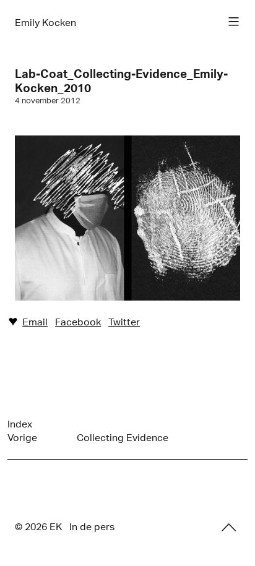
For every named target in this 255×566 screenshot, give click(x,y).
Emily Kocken (45, 22)
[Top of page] (229, 527)
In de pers (92, 527)
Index (19, 424)
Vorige (22, 438)
